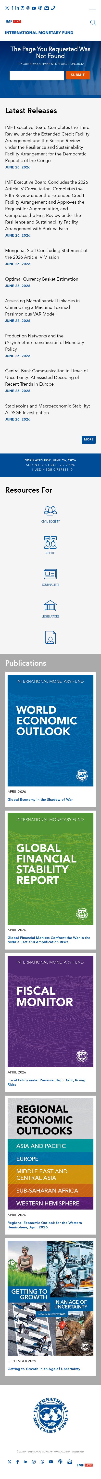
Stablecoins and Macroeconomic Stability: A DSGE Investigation (47, 409)
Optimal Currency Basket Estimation (41, 279)
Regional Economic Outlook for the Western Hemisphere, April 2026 (45, 1225)
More (88, 439)
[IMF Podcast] (40, 8)
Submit (78, 75)
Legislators (50, 616)
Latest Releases (31, 111)
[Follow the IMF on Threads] (28, 8)
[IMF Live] (13, 20)
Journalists (50, 585)
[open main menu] (92, 10)
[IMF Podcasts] (60, 1461)
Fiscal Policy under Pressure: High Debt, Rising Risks (46, 1082)
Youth (50, 553)
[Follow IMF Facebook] (12, 8)
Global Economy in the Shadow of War (40, 800)
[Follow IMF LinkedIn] (17, 8)
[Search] (93, 23)
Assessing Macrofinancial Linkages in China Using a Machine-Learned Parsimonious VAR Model (42, 307)
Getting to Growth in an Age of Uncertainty (44, 1369)
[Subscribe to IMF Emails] (46, 8)
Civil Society (50, 521)
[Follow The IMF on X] (7, 8)
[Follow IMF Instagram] (22, 8)
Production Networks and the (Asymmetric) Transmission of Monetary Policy (44, 342)
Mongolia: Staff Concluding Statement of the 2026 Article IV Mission (46, 254)
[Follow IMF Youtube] (34, 8)
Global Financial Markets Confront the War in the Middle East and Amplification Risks (49, 940)
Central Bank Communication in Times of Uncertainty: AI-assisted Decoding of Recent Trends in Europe (46, 377)
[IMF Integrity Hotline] (53, 8)
